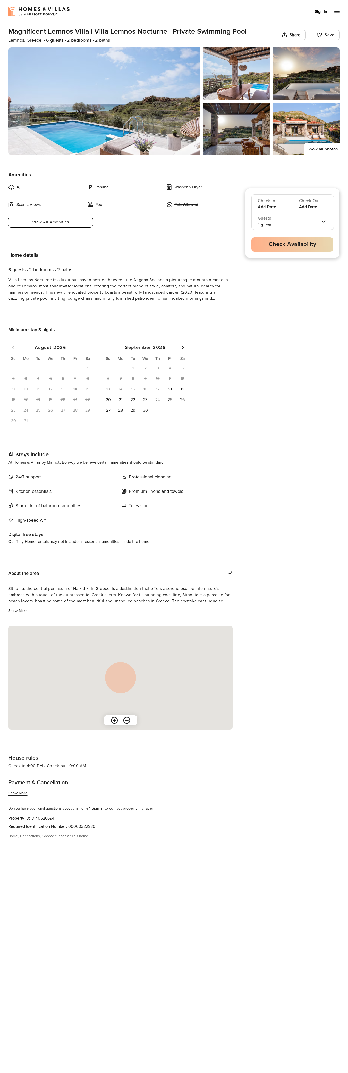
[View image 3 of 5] (306, 73)
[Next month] (183, 356)
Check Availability (292, 244)
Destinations (30, 845)
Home (13, 845)
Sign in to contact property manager (123, 817)
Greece (48, 845)
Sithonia (62, 845)
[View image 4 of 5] (236, 129)
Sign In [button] (321, 11)
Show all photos (322, 149)
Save (329, 35)
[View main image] (104, 101)
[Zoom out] (127, 729)
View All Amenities (50, 222)
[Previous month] (13, 356)
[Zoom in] (114, 729)
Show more (18, 308)
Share (295, 35)
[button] (170, 398)
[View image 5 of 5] (306, 129)
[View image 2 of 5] (236, 73)
